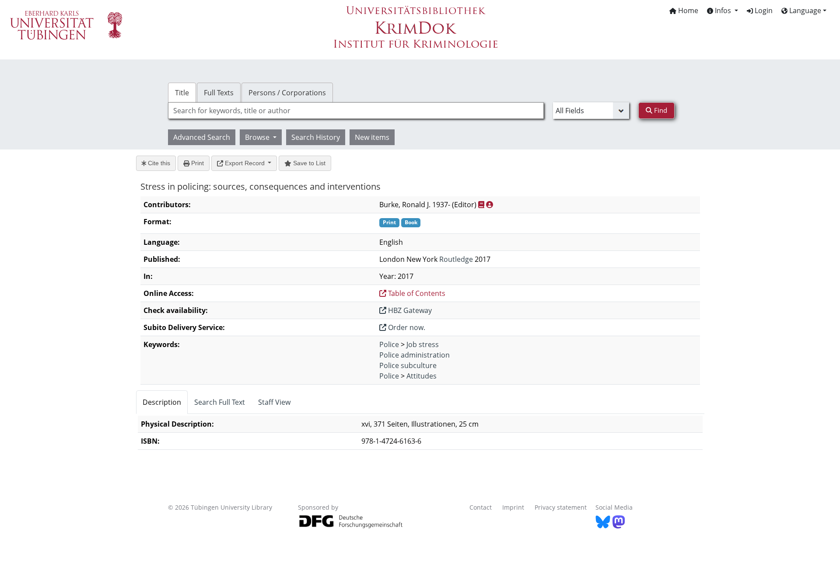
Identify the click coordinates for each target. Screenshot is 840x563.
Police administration (414, 355)
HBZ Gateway (409, 310)
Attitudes (421, 376)
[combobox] (356, 110)
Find (659, 110)
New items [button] (372, 137)
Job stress (422, 344)
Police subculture (408, 365)
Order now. (405, 327)
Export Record (244, 163)
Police (389, 344)
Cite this (158, 163)
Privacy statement (561, 507)
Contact (480, 507)
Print (196, 163)
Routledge (456, 259)
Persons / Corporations (287, 92)
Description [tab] (162, 402)
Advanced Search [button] (201, 137)
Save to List (308, 163)
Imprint (513, 507)
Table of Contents (415, 293)
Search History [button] (315, 137)
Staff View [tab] (274, 402)
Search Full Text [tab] (219, 402)
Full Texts (219, 92)
